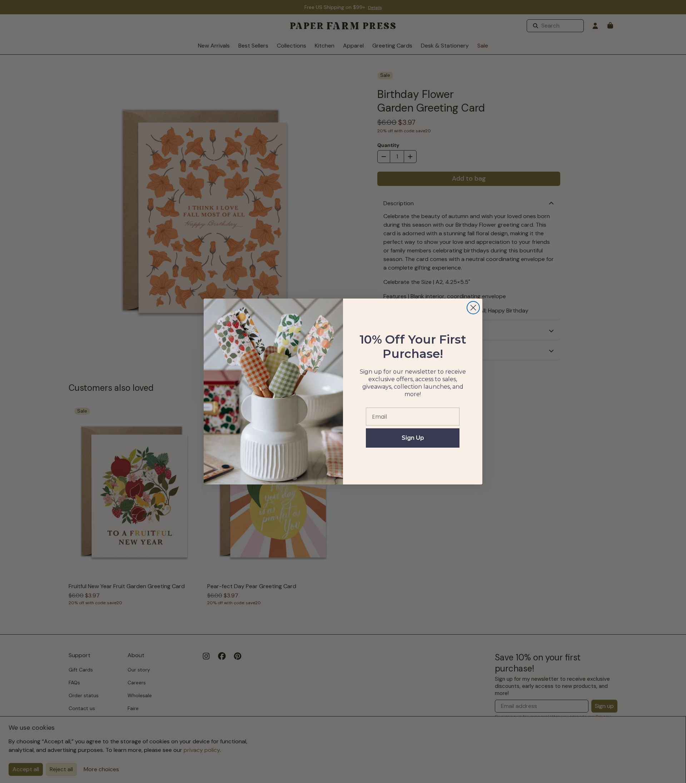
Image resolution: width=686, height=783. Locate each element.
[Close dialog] (473, 307)
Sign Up (413, 437)
